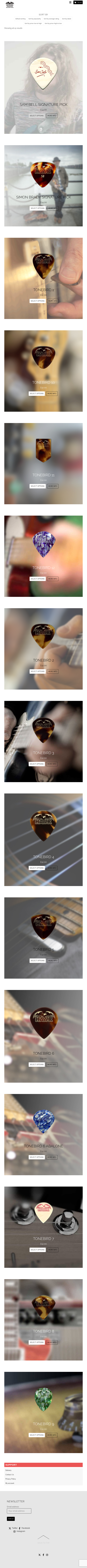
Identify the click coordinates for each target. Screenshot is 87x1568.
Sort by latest (66, 19)
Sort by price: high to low (53, 23)
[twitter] (39, 1554)
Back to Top (44, 1543)
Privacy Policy (10, 1479)
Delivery (8, 1470)
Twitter (14, 1528)
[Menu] (70, 2)
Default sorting (20, 19)
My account (9, 1483)
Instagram (20, 1531)
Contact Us (9, 1475)
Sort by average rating (51, 19)
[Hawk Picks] (10, 8)
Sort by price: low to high (33, 23)
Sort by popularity (35, 19)
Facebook (25, 1528)
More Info (51, 116)
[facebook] (43, 1554)
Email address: (13, 1507)
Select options (37, 116)
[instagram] (47, 1554)
